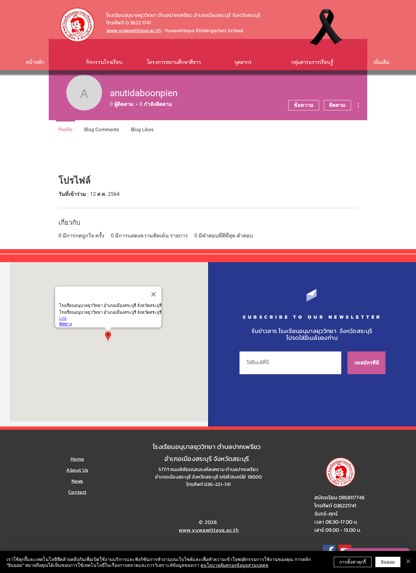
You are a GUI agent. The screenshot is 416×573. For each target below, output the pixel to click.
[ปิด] (408, 562)
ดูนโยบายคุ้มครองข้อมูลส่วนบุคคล (234, 565)
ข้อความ (304, 105)
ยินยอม (388, 561)
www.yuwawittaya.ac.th (133, 30)
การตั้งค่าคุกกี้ (352, 561)
